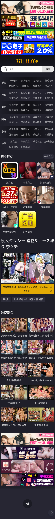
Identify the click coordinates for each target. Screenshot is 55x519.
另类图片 (49, 122)
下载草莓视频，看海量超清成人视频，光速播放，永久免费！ (27, 289)
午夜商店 (25, 141)
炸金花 (25, 85)
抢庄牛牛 (49, 85)
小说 (3, 131)
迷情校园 (13, 134)
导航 (3, 143)
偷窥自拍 (13, 117)
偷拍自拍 (25, 104)
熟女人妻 (13, 97)
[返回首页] (51, 513)
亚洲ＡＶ (13, 92)
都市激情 (13, 129)
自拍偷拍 (25, 92)
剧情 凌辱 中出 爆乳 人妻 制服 (28, 299)
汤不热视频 (49, 141)
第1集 (5, 299)
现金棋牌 (37, 85)
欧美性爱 (49, 104)
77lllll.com (27, 61)
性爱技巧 (49, 134)
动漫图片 (49, 117)
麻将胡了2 (13, 85)
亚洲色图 (25, 117)
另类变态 (49, 110)
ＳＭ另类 (49, 97)
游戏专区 (49, 80)
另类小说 (25, 134)
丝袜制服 (25, 97)
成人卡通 (37, 104)
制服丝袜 (13, 110)
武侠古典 (49, 129)
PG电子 (13, 80)
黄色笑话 (37, 134)
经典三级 (25, 110)
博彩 (3, 82)
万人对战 (37, 80)
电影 (3, 107)
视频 (3, 95)
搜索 (48, 69)
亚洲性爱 (13, 104)
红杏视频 (13, 146)
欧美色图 (37, 117)
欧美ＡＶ (37, 92)
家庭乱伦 (25, 129)
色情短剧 (25, 146)
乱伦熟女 (37, 110)
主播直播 (37, 97)
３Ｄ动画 (49, 92)
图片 (3, 119)
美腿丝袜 (13, 122)
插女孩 (13, 141)
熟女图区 (37, 122)
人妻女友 (37, 129)
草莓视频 (37, 141)
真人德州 (25, 80)
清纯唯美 (25, 122)
